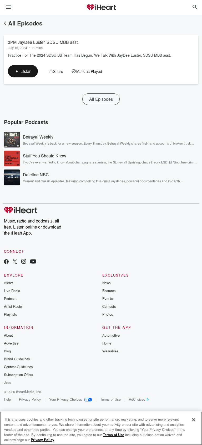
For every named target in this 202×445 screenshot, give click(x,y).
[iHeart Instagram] (23, 262)
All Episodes (25, 23)
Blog (7, 350)
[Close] (193, 420)
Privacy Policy (30, 399)
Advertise (11, 343)
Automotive (111, 335)
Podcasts (11, 298)
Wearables (110, 350)
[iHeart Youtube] (33, 262)
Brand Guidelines (17, 358)
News (106, 282)
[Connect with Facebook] (6, 262)
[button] (23, 71)
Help (7, 399)
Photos (107, 314)
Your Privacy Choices (65, 399)
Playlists (10, 314)
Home (106, 343)
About (8, 335)
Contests (109, 306)
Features (109, 290)
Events (107, 298)
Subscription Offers (18, 374)
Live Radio (12, 290)
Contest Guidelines (18, 366)
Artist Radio (13, 306)
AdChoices (137, 399)
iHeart (8, 282)
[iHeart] (101, 7)
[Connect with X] (15, 262)
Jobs (7, 382)
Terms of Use (110, 399)
